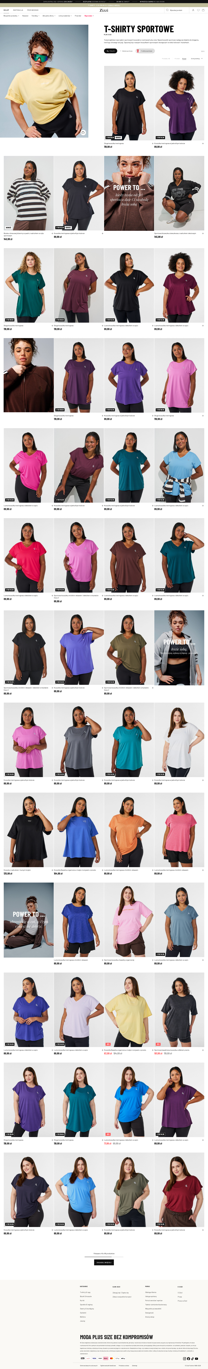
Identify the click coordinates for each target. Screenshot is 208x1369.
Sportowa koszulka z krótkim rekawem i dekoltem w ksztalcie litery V (76, 596)
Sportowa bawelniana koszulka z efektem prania (171, 1050)
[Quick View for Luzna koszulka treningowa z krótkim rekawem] (152, 870)
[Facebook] (188, 1358)
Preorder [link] (78, 16)
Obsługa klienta (150, 1292)
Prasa (180, 1297)
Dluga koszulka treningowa (114, 143)
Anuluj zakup (149, 1317)
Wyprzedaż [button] (88, 16)
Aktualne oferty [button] (48, 16)
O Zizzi (180, 1293)
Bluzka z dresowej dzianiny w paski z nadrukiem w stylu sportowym (24, 234)
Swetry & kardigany (87, 1309)
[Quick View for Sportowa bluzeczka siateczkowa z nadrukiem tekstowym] (203, 233)
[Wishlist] (150, 69)
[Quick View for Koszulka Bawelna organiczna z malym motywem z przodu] (102, 870)
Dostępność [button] (149, 1313)
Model (184, 58)
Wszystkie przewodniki (153, 1309)
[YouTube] (196, 1358)
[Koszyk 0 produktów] (203, 10)
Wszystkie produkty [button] (10, 16)
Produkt (177, 58)
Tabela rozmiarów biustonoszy (156, 1304)
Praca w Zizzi (182, 1301)
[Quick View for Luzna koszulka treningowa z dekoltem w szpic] (152, 325)
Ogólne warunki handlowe (108, 1365)
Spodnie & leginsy (86, 1304)
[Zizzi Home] (104, 10)
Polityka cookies (124, 1365)
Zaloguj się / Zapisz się (121, 1293)
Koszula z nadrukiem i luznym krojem (17, 870)
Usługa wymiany (151, 1296)
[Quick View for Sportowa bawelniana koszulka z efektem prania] (203, 1050)
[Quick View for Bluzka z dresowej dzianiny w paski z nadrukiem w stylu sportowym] (52, 233)
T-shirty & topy (85, 1292)
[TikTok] (192, 1358)
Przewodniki (33, 10)
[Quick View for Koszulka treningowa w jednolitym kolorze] (203, 143)
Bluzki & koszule (86, 1296)
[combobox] (176, 10)
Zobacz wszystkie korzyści (122, 1297)
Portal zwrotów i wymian (154, 1300)
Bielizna (83, 1317)
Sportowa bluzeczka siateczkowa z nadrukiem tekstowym (175, 233)
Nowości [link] (25, 16)
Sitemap (134, 1365)
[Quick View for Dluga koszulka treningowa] (152, 143)
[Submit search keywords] (167, 10)
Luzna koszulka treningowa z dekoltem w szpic (121, 325)
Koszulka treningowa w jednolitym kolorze (169, 143)
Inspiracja (18, 10)
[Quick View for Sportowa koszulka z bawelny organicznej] (152, 960)
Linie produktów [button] (64, 16)
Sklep (6, 10)
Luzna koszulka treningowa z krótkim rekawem (121, 870)
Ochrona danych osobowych (88, 1365)
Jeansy (82, 1321)
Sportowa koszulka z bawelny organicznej (119, 960)
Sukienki (83, 1313)
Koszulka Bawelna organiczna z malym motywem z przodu (75, 870)
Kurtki (82, 1300)
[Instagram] (184, 1358)
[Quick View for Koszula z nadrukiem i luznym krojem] (52, 870)
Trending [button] (35, 16)
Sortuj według (195, 58)
